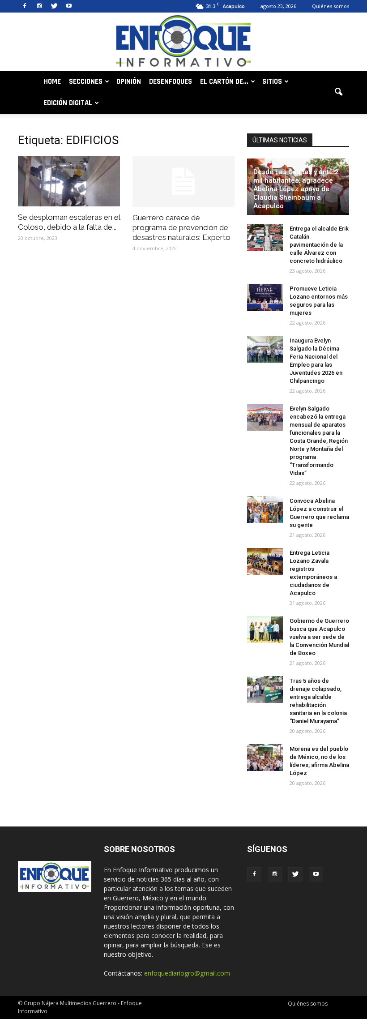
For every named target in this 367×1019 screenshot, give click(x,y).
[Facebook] (24, 6)
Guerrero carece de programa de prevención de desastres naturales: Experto (181, 227)
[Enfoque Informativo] (183, 42)
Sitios (272, 81)
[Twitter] (54, 6)
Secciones (85, 81)
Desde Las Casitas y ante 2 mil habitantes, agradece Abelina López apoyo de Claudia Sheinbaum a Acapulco (296, 189)
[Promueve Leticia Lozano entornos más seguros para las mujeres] (265, 297)
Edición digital (67, 103)
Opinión (128, 81)
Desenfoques (170, 81)
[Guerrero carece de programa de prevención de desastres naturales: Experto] (183, 181)
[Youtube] (69, 6)
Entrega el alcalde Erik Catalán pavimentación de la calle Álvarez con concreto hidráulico (319, 244)
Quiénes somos (330, 6)
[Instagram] (39, 6)
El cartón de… (224, 81)
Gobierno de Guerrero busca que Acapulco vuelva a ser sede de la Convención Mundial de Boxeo (319, 636)
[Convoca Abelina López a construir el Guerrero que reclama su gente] (265, 509)
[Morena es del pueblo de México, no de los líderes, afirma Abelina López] (265, 757)
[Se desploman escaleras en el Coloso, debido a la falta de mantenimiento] (69, 181)
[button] (338, 92)
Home (52, 81)
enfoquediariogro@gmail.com (187, 973)
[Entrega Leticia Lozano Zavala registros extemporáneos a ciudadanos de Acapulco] (265, 561)
